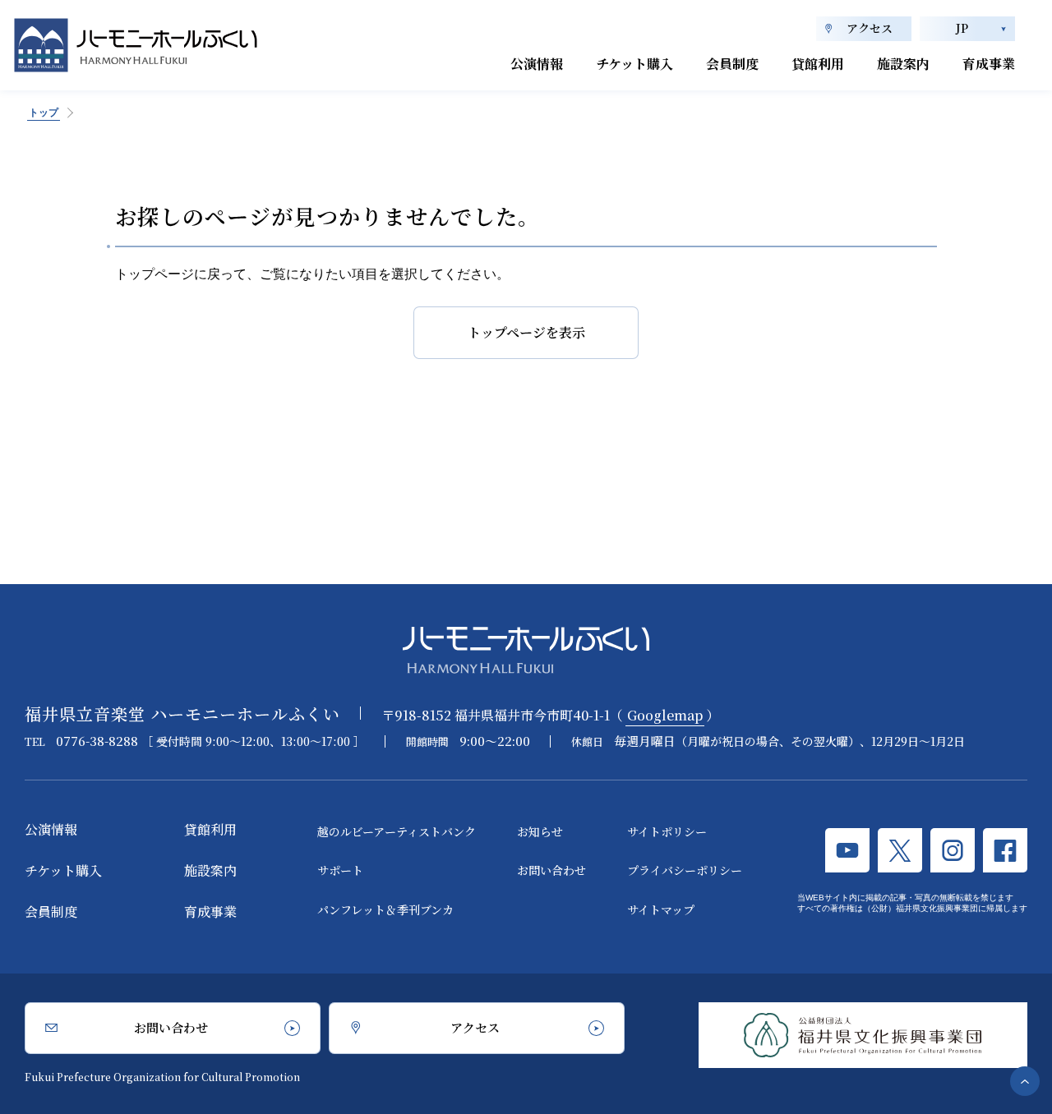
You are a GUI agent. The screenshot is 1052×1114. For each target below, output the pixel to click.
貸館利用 (817, 63)
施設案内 (903, 63)
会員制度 (732, 63)
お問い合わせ (551, 870)
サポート (340, 870)
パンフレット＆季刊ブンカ (385, 909)
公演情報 (536, 63)
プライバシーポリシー (684, 870)
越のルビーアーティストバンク (396, 831)
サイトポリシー (667, 831)
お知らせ (540, 831)
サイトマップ (660, 909)
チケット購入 (634, 63)
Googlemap (665, 715)
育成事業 (988, 63)
